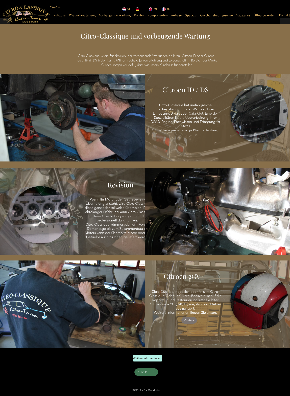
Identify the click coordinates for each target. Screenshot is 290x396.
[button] (284, 139)
